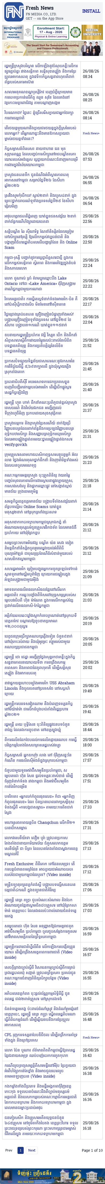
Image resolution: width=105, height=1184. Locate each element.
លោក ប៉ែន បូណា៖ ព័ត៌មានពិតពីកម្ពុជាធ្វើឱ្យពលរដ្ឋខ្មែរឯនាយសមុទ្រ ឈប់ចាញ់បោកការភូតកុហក (40, 1053)
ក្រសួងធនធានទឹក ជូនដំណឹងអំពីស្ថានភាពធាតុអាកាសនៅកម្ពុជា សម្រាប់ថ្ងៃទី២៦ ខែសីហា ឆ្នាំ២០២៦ (37, 180)
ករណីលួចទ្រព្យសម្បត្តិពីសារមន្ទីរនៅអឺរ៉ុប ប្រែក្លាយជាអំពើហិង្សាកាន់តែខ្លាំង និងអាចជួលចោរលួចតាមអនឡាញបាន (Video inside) (40, 1071)
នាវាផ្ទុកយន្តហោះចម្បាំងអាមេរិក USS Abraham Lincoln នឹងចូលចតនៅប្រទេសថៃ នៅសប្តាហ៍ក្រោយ (40, 689)
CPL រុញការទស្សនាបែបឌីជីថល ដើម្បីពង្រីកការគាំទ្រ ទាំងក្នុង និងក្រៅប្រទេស (41, 1037)
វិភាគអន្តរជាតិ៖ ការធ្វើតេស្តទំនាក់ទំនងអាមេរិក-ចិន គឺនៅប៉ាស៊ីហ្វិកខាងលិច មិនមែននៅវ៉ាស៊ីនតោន (41, 301)
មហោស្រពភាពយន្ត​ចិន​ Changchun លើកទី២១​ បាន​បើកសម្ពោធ (40, 825)
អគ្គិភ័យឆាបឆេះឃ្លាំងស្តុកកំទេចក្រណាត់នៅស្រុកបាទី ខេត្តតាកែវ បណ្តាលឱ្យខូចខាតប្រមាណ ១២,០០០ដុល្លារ (41, 621)
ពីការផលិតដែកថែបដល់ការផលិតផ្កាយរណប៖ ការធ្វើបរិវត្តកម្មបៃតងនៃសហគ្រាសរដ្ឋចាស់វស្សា (41, 742)
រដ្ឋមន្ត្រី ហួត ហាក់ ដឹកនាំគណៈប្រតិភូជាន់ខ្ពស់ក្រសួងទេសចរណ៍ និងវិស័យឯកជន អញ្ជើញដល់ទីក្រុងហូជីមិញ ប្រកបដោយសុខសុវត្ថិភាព (41, 408)
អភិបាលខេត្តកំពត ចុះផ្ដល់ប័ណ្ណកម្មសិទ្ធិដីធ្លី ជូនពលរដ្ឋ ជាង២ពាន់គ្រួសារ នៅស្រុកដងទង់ (37, 996)
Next (31, 1150)
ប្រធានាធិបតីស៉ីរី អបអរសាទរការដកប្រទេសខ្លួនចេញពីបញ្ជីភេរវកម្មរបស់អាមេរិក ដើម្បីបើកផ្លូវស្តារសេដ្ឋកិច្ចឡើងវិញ (38, 387)
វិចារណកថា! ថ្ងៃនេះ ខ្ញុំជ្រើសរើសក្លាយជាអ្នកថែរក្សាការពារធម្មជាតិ (39, 115)
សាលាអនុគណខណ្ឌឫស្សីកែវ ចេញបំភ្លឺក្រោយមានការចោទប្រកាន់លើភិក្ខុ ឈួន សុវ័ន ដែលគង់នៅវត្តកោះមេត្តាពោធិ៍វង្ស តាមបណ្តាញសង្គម (38, 98)
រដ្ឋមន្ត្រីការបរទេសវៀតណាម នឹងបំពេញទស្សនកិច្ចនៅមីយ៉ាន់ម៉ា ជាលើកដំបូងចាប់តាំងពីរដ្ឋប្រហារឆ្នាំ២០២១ (39, 709)
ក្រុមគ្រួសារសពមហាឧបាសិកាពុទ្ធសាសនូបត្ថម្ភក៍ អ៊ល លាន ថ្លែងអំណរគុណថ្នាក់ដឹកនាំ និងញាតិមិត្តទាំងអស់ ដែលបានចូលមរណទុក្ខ (41, 460)
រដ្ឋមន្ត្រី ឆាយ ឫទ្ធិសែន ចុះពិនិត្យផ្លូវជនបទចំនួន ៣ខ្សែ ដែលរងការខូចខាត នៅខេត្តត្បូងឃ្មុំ (37, 727)
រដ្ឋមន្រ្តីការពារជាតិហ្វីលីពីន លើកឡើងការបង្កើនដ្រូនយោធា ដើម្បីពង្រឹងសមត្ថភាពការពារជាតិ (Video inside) (40, 952)
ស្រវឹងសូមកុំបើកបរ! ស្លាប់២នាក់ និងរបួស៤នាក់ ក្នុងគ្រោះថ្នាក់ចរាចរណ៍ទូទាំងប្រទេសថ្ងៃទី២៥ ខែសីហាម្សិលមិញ (40, 201)
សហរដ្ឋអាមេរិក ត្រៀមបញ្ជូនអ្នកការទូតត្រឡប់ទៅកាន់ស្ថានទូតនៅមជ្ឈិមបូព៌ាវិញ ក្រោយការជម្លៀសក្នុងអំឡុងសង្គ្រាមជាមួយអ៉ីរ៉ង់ (41, 574)
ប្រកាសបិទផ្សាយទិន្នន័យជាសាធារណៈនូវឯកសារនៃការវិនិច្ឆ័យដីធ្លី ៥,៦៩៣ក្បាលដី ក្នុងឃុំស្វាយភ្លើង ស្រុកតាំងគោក (40, 367)
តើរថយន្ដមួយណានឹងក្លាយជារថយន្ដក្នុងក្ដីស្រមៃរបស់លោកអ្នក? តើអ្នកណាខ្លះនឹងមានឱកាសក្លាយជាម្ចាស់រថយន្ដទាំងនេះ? (40, 134)
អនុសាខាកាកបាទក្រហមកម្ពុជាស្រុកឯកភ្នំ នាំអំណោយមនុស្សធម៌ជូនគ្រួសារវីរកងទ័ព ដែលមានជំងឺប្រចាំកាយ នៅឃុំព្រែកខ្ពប (40, 528)
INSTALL (91, 11)
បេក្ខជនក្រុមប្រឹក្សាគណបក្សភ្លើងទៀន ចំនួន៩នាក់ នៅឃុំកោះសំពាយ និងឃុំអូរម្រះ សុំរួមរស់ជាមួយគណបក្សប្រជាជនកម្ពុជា (38, 642)
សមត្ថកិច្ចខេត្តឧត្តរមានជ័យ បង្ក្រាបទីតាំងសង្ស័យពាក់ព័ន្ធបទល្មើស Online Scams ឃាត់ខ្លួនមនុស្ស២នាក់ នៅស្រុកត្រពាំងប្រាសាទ (41, 507)
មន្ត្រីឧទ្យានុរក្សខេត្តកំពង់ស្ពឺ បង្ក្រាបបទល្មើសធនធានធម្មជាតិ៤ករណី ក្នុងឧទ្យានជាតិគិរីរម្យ (40, 887)
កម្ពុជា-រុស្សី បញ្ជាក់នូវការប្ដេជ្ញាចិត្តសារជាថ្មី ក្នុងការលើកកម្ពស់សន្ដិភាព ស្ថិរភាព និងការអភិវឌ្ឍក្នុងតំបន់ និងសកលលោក (40, 263)
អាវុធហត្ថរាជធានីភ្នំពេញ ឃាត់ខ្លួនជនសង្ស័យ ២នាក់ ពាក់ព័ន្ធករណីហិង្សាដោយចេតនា (40, 219)
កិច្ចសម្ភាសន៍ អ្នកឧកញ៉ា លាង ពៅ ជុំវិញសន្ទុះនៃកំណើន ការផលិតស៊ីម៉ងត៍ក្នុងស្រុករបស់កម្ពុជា (38, 758)
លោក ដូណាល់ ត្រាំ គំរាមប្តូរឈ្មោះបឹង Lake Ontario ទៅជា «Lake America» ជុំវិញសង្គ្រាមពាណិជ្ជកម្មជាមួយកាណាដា (40, 284)
